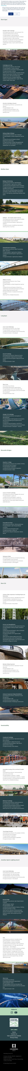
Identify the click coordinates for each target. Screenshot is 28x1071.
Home (14, 1032)
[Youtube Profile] (15, 1012)
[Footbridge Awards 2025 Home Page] (14, 1022)
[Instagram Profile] (12, 1012)
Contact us (14, 1034)
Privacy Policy (3, 5)
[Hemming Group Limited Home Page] (14, 1047)
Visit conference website (14, 1036)
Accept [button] (11, 14)
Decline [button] (17, 14)
